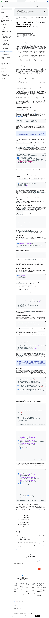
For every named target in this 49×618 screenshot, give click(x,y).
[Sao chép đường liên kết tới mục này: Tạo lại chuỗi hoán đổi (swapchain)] (32, 315)
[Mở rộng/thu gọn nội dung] (22, 29)
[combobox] (21, 1)
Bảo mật (15, 591)
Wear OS (27, 587)
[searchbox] (6, 9)
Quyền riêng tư (22, 594)
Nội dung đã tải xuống (10, 6)
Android (15, 603)
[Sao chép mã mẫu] (45, 119)
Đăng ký (37, 615)
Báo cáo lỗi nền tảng (45, 585)
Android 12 (33, 593)
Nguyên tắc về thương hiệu (28, 613)
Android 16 (33, 587)
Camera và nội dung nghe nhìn (22, 592)
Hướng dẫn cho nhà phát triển (39, 589)
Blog (14, 596)
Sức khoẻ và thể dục (21, 589)
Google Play (24, 17)
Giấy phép (21, 613)
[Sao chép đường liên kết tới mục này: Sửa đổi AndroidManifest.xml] (33, 107)
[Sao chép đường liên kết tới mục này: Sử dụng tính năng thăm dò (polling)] (33, 205)
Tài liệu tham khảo (30, 6)
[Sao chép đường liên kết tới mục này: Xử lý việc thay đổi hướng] (31, 268)
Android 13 (33, 592)
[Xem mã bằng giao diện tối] (44, 119)
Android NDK (39, 595)
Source (15, 593)
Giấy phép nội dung (41, 560)
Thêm (11, 1)
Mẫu (17, 6)
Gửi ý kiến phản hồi (41, 22)
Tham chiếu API (39, 591)
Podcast (15, 597)
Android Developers (19, 17)
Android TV (27, 593)
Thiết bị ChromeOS (27, 589)
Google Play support (45, 590)
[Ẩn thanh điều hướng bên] (11, 616)
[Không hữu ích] (45, 17)
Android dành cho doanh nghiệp (16, 589)
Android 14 (33, 590)
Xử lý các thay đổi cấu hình (37, 134)
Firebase (15, 606)
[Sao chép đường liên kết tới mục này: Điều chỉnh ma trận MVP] (28, 368)
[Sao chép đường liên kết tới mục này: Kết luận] (21, 532)
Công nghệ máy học (21, 587)
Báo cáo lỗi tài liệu (45, 588)
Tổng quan (3, 6)
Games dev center (5, 3)
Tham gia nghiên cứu (45, 592)
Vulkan (18, 45)
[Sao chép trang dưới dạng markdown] (37, 27)
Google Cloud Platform (17, 608)
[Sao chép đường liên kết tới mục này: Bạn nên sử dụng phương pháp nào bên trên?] (41, 66)
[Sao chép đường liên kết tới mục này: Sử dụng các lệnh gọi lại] (27, 235)
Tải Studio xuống (38, 593)
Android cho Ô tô (28, 592)
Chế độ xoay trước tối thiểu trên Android (26, 549)
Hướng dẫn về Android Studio (39, 587)
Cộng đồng (37, 6)
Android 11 (33, 595)
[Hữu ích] (43, 17)
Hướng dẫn (23, 6)
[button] (5, 27)
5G (20, 595)
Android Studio (40, 1)
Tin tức (15, 594)
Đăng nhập (46, 1)
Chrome (15, 605)
